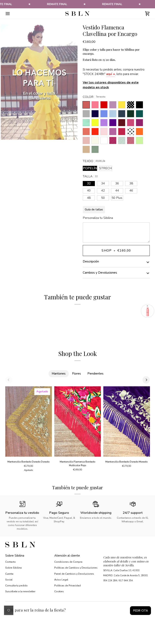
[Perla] (87, 114)
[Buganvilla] (140, 123)
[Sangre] (105, 105)
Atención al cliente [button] (67, 555)
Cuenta (9, 573)
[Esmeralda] (140, 114)
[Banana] (122, 105)
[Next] (146, 379)
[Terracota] (87, 105)
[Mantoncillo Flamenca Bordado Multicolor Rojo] (77, 421)
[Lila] (105, 123)
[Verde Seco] (95, 150)
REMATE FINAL (57, 4)
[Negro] (140, 105)
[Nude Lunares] (131, 141)
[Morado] (113, 123)
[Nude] (87, 141)
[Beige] (96, 141)
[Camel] (87, 150)
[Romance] (113, 105)
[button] (126, 554)
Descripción (91, 261)
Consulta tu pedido (16, 585)
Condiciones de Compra (68, 561)
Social (9, 579)
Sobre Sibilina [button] (14, 555)
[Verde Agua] (87, 123)
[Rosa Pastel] (105, 132)
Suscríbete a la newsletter (20, 591)
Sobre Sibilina (13, 567)
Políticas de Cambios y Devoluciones (75, 567)
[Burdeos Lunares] (113, 141)
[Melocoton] (87, 132)
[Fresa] (131, 123)
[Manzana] (140, 141)
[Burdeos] (122, 123)
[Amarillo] (96, 123)
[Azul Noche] (96, 114)
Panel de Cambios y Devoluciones (74, 573)
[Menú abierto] (11, 13)
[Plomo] (122, 114)
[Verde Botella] (131, 114)
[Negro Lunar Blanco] (131, 105)
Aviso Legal (61, 579)
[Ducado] (105, 114)
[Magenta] (122, 132)
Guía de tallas (94, 209)
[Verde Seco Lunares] (122, 141)
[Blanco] (105, 141)
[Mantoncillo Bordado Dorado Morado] (126, 421)
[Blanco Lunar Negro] (131, 132)
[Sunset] (96, 105)
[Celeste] (113, 114)
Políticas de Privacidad (67, 585)
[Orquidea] (113, 132)
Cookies (59, 591)
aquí (109, 74)
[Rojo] (96, 132)
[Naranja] (140, 132)
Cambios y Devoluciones (100, 272)
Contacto (10, 561)
